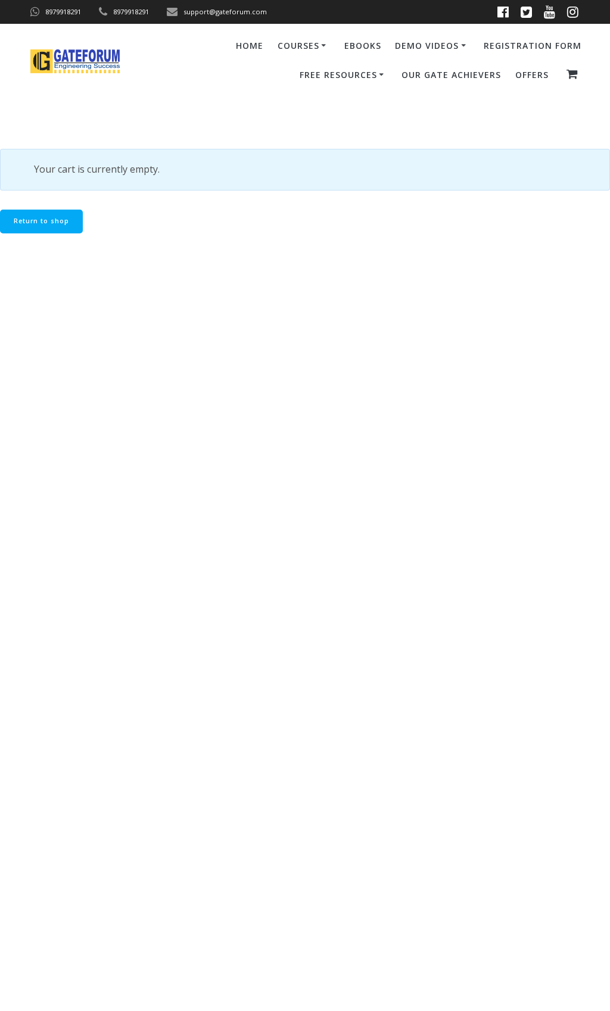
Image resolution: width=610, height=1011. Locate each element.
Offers (532, 74)
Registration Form (532, 45)
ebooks (362, 45)
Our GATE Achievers (451, 74)
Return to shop (41, 221)
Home (249, 45)
